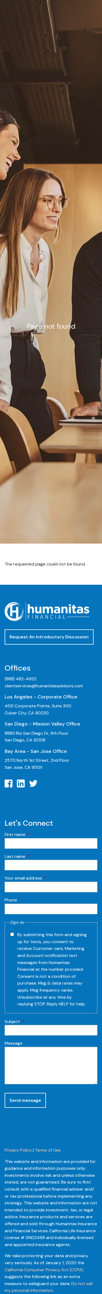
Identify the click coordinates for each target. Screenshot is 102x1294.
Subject (33, 1021)
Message (13, 1043)
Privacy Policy (18, 1150)
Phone (11, 900)
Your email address (44, 878)
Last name (36, 856)
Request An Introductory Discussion (49, 637)
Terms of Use (48, 1150)
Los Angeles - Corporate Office (41, 697)
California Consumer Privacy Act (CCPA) (44, 1270)
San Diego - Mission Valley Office (42, 724)
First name (36, 834)
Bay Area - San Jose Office (36, 751)
